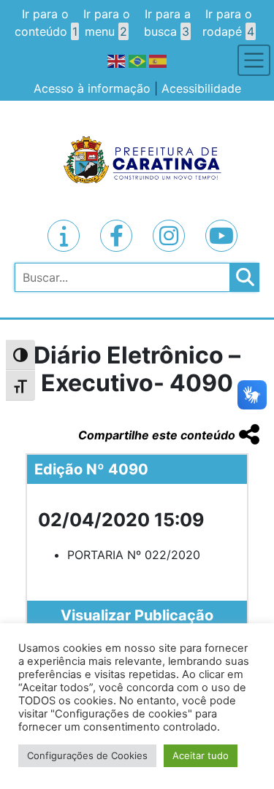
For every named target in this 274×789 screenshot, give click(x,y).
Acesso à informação (92, 88)
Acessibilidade (201, 88)
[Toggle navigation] (253, 60)
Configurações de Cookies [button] (87, 755)
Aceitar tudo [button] (200, 755)
